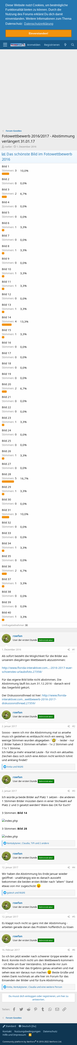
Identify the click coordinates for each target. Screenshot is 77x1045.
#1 (73, 649)
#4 (73, 867)
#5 (73, 916)
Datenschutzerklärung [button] (38, 23)
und (15, 766)
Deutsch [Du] (28, 1026)
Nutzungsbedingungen (27, 1031)
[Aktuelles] (65, 44)
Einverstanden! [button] (38, 33)
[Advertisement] (38, 89)
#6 (73, 949)
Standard (10, 1026)
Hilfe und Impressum (14, 1034)
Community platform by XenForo (32, 1041)
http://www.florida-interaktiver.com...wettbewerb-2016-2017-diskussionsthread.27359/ (34, 699)
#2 (73, 726)
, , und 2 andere (28, 843)
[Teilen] (68, 650)
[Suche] (72, 44)
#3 (73, 791)
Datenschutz (50, 1031)
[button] (5, 44)
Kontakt (7, 1031)
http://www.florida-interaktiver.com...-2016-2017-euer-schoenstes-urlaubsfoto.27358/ (37, 669)
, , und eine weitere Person (34, 987)
